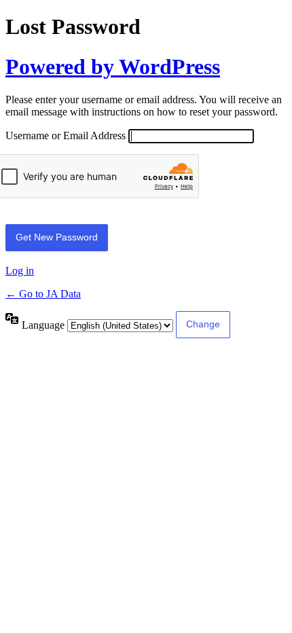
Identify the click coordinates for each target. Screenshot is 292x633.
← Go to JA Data (43, 294)
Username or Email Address (65, 135)
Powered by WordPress (112, 66)
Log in (19, 270)
